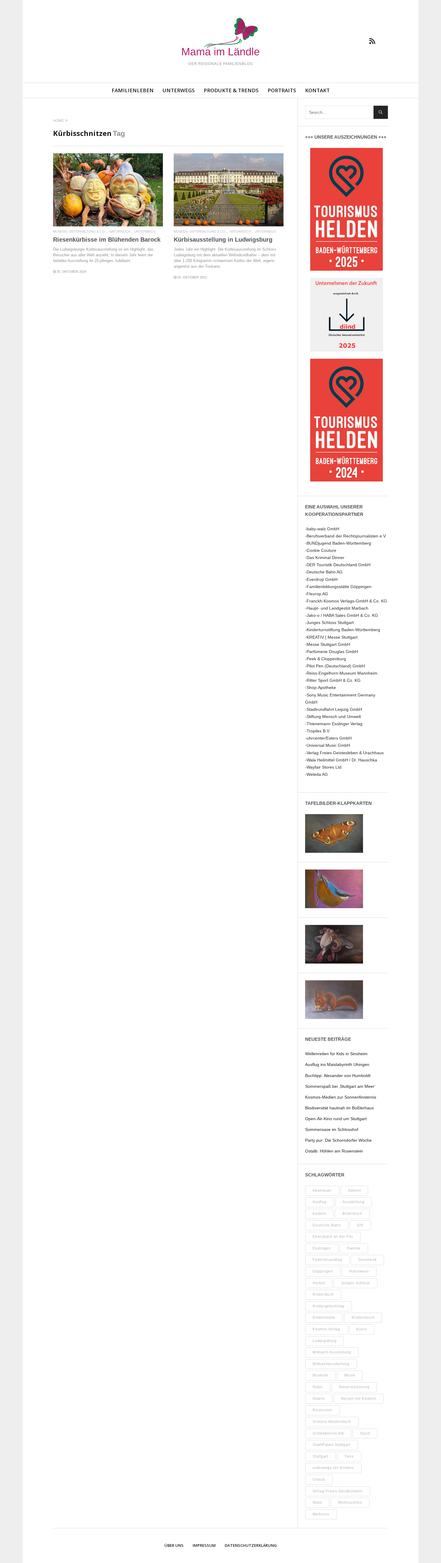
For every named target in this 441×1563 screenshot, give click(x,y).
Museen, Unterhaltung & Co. (79, 231)
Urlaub (319, 1479)
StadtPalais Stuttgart (331, 1445)
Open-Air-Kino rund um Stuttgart (336, 1118)
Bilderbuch (352, 1213)
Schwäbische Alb (328, 1433)
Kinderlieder (324, 1317)
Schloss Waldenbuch (332, 1422)
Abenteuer (322, 1190)
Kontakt (317, 90)
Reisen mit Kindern (358, 1399)
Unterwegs (179, 90)
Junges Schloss (355, 1283)
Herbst (319, 1283)
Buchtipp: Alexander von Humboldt (337, 1075)
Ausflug (319, 1202)
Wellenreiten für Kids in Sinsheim (336, 1053)
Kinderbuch (323, 1294)
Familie (354, 1248)
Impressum (204, 1545)
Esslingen (322, 1248)
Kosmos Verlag (326, 1329)
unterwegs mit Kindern (333, 1468)
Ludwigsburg (324, 1341)
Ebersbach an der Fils (333, 1237)
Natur (318, 1387)
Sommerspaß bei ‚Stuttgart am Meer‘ (340, 1086)
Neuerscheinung (354, 1387)
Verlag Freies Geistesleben (338, 1491)
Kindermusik (363, 1317)
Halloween (359, 1271)
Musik (349, 1375)
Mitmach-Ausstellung (332, 1352)
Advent (354, 1190)
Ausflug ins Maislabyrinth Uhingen (337, 1064)
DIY (360, 1225)
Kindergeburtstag (328, 1306)
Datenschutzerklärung (251, 1545)
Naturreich (119, 231)
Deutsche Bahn (327, 1225)
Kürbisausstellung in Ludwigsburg (223, 239)
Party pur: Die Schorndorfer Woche (338, 1140)
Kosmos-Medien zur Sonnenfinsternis (340, 1097)
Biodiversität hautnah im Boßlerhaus (339, 1107)
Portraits (282, 90)
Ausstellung (353, 1202)
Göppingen (323, 1271)
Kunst (361, 1329)
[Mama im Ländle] (220, 37)
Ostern (319, 1399)
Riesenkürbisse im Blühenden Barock (106, 239)
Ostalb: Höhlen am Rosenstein (334, 1151)
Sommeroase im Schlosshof (331, 1129)
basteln (319, 1213)
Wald (317, 1502)
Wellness (321, 1514)
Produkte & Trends (231, 90)
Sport (365, 1433)
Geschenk (367, 1260)
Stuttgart (320, 1456)
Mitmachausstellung (331, 1364)
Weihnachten (350, 1502)
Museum (320, 1375)
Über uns (174, 1545)
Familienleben (133, 90)
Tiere (349, 1456)
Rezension (322, 1410)
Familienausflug (327, 1260)
